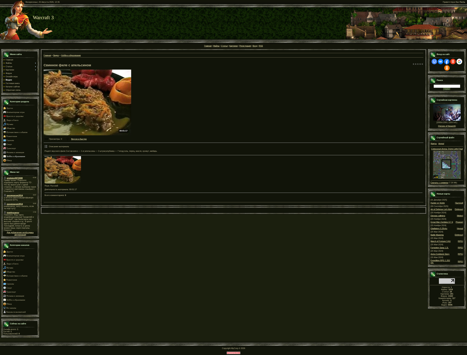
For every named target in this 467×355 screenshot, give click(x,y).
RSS (261, 46)
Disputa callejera (438, 216)
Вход (255, 46)
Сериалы (10, 140)
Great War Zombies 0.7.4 (442, 222)
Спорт (9, 144)
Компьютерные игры (15, 112)
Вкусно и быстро (79, 139)
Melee (460, 216)
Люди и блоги (12, 120)
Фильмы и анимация (15, 152)
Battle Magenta (437, 235)
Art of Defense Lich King (441, 209)
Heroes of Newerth (447, 126)
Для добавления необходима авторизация (20, 233)
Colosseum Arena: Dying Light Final (447, 149)
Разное (459, 222)
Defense (459, 209)
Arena (441, 143)
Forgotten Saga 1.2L (440, 248)
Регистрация (245, 46)
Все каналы (11, 308)
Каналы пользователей (16, 312)
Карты (434, 143)
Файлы (216, 46)
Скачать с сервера (439, 183)
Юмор (9, 160)
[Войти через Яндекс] (453, 61)
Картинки (233, 46)
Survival (459, 203)
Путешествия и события (16, 132)
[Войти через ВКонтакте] (440, 61)
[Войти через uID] (434, 61)
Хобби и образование (15, 156)
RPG (460, 241)
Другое (9, 108)
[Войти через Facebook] (446, 61)
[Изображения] (63, 170)
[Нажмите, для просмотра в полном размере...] (447, 178)
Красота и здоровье (15, 116)
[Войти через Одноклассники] (447, 68)
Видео (56, 55)
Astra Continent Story (440, 254)
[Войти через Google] (459, 61)
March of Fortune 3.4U (441, 241)
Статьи (224, 46)
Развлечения (11, 136)
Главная (208, 46)
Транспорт (11, 148)
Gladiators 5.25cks (439, 228)
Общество (10, 128)
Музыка (9, 124)
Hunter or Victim (438, 203)
